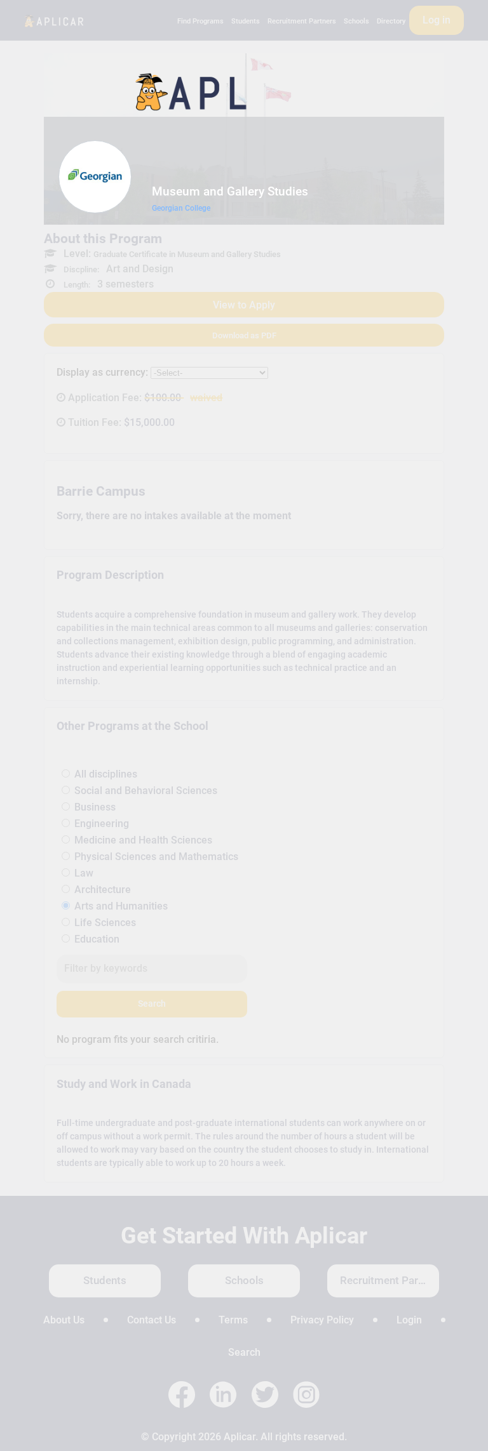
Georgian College (181, 208)
